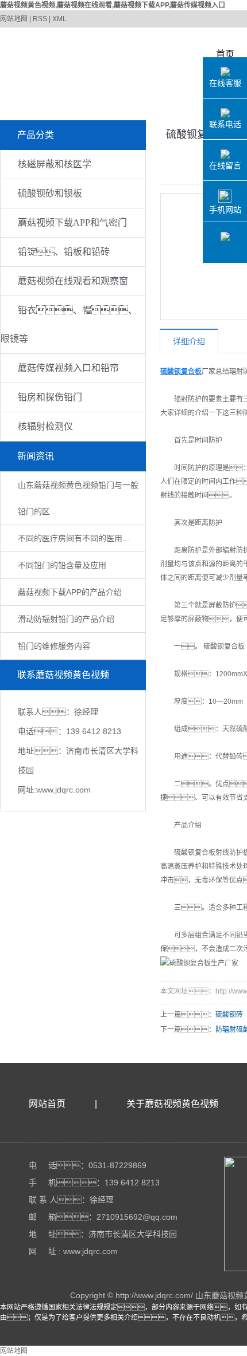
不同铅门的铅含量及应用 (62, 565)
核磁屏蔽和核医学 (54, 164)
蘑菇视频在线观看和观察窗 (73, 281)
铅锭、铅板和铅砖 (64, 252)
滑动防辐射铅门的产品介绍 (66, 619)
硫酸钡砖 (229, 1015)
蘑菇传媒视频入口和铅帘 (68, 368)
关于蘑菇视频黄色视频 (172, 1104)
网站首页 (47, 1104)
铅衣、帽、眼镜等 (69, 324)
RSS (40, 19)
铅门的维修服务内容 (54, 646)
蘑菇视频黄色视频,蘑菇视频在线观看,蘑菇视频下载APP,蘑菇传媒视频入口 (112, 5)
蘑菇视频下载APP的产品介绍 (70, 592)
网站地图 (14, 19)
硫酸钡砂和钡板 (50, 193)
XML (59, 19)
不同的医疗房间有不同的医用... (73, 538)
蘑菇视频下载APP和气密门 (72, 222)
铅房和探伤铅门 (50, 397)
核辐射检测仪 (45, 426)
